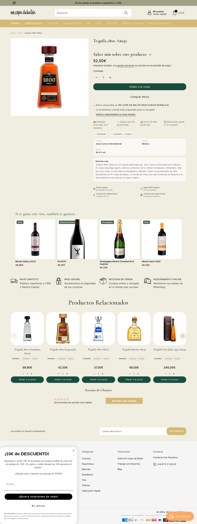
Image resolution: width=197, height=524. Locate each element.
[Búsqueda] (126, 13)
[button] (178, 12)
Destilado (101, 134)
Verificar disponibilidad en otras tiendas (115, 114)
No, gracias (38, 506)
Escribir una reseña (124, 400)
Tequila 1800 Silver (98, 349)
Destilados (87, 474)
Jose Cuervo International (109, 144)
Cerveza (86, 458)
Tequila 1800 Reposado (63, 349)
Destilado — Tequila (30, 359)
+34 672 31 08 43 (166, 464)
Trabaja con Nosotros (129, 463)
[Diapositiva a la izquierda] (14, 336)
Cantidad (98, 71)
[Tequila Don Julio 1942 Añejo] (169, 328)
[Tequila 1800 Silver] (98, 328)
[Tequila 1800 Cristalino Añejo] (27, 328)
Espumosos (88, 463)
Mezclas (86, 469)
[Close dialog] (73, 450)
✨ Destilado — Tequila (121, 134)
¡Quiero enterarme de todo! (38, 496)
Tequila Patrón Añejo (134, 349)
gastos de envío (125, 65)
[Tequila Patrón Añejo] (134, 328)
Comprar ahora (140, 96)
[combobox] (93, 13)
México (145, 144)
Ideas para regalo (91, 490)
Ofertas (86, 485)
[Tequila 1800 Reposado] (62, 328)
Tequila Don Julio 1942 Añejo (169, 349)
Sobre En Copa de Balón (130, 458)
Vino (84, 480)
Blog (120, 469)
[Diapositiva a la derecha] (182, 336)
